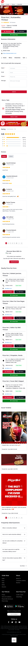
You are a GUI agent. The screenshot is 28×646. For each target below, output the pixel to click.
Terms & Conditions (6, 596)
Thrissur (13, 4)
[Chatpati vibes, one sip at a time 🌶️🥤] (14, 428)
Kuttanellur (19, 4)
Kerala (7, 4)
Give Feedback (14, 614)
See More (22, 566)
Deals (3, 578)
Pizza (3, 580)
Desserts (4, 587)
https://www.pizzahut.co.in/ (9, 53)
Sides (3, 582)
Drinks (3, 584)
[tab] (4, 57)
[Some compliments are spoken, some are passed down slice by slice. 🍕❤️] (14, 490)
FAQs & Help (5, 601)
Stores (2, 4)
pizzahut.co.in (8, 288)
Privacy (3, 594)
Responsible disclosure (7, 599)
